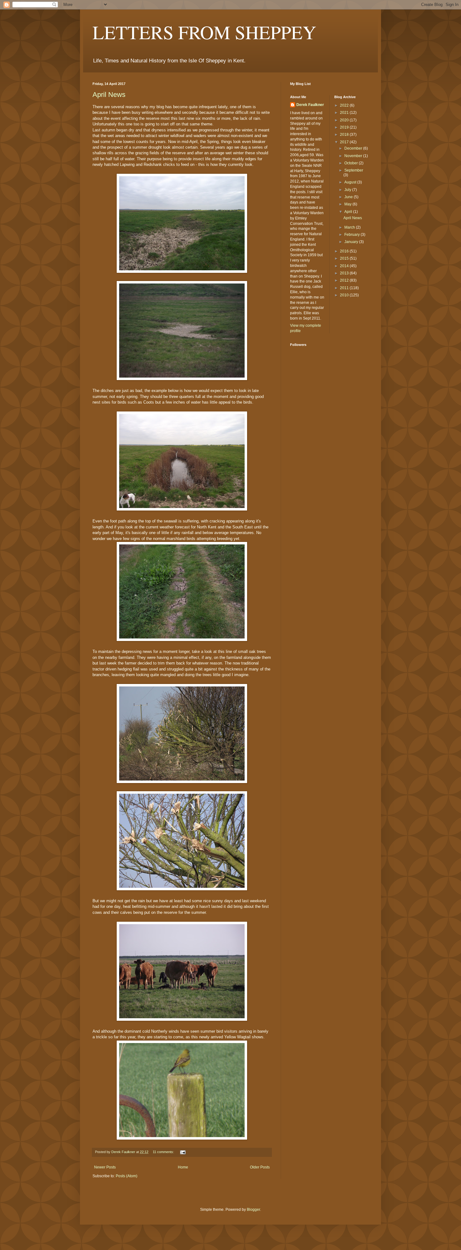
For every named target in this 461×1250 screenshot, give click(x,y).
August (350, 182)
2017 (345, 142)
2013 (345, 273)
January (351, 242)
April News (109, 94)
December (353, 148)
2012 (345, 280)
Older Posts (260, 1167)
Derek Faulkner (310, 105)
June (349, 197)
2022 (345, 105)
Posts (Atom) (126, 1176)
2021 (345, 112)
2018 (345, 134)
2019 (345, 127)
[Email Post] (182, 1152)
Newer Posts (105, 1167)
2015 (345, 258)
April (348, 211)
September (353, 170)
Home (183, 1167)
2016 (345, 251)
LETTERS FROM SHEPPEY (204, 32)
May (348, 204)
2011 (345, 288)
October (351, 163)
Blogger (253, 1209)
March (350, 227)
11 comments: (164, 1152)
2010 (345, 295)
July (348, 190)
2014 (345, 266)
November (353, 156)
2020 (345, 120)
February (352, 234)
